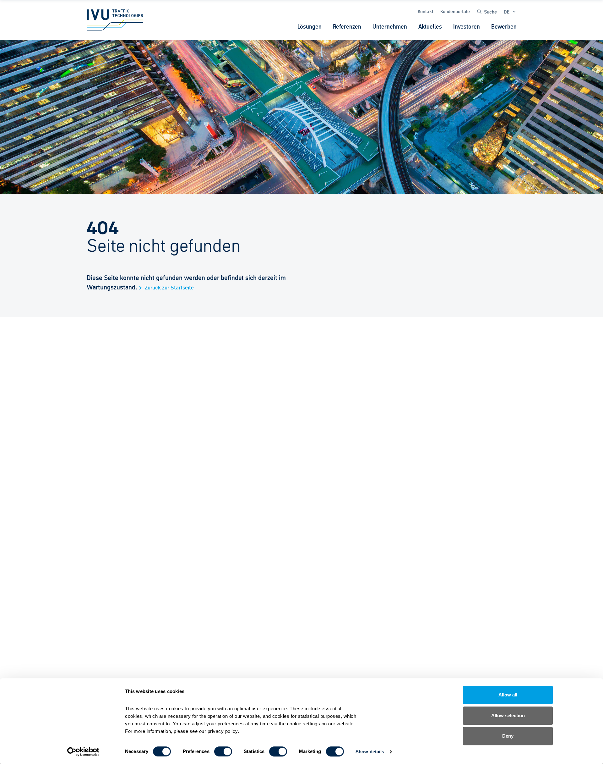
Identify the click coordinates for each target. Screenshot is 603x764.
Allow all (507, 694)
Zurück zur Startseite (169, 287)
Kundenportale (455, 11)
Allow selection (508, 715)
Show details (370, 751)
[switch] (223, 751)
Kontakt (425, 11)
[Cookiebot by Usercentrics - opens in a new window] (83, 751)
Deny (507, 736)
